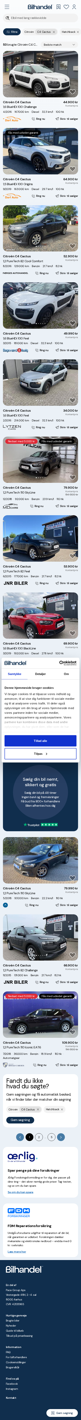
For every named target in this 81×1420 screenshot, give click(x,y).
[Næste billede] (72, 74)
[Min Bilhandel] (74, 7)
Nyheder (11, 1325)
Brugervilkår (12, 1367)
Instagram (12, 1389)
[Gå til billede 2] (38, 92)
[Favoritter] (66, 7)
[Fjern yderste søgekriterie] (54, 31)
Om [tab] (66, 674)
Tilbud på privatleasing (19, 1335)
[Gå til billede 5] (44, 92)
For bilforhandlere (16, 1357)
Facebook (12, 1383)
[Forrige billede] (8, 74)
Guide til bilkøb (15, 1330)
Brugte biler (12, 1320)
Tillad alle (40, 740)
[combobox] (59, 45)
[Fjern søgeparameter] (78, 31)
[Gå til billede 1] (36, 92)
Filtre (14, 32)
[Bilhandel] (40, 6)
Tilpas (38, 753)
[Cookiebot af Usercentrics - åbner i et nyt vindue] (59, 663)
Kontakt (11, 1398)
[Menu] (7, 7)
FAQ (8, 1352)
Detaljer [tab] (40, 674)
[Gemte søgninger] (58, 7)
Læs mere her (17, 1251)
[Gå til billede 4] (42, 92)
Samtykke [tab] (14, 674)
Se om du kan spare (20, 1192)
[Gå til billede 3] (40, 92)
